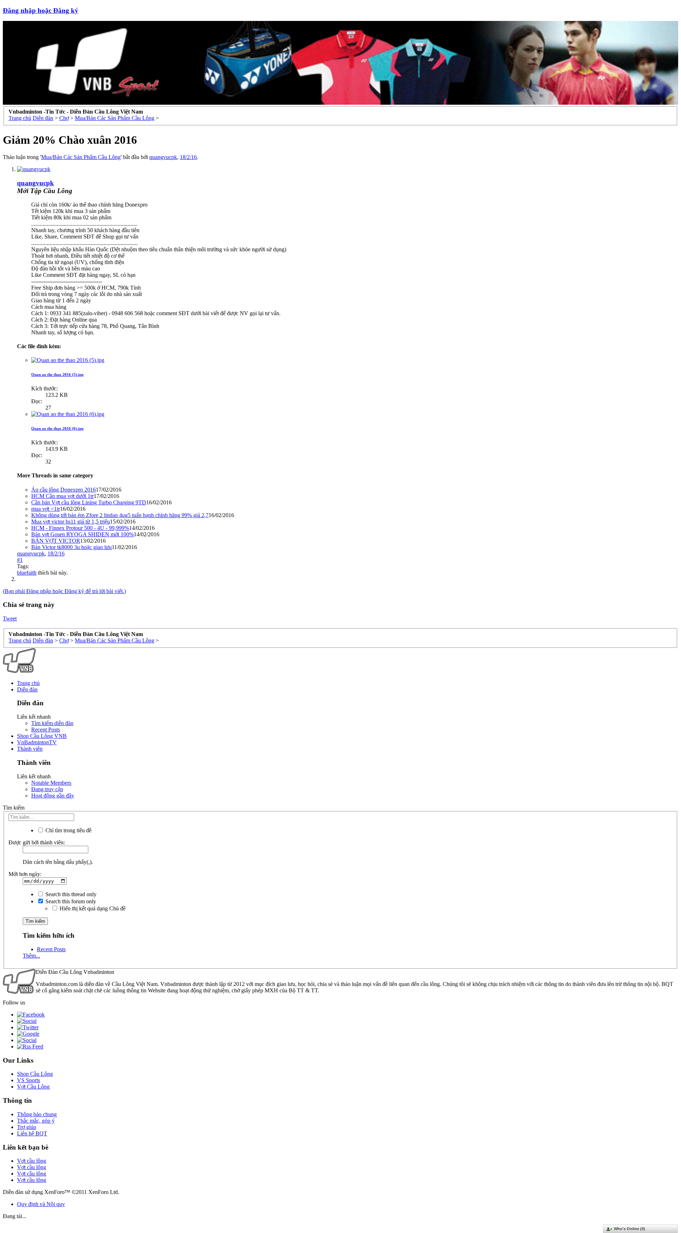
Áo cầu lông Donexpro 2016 (63, 490)
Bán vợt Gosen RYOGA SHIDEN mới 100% (82, 534)
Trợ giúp (26, 1127)
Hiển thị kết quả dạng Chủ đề (92, 908)
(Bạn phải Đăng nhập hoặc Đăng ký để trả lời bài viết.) (64, 591)
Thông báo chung (37, 1114)
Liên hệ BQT (32, 1133)
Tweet (10, 618)
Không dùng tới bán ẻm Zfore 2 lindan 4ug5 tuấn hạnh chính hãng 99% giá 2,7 (120, 515)
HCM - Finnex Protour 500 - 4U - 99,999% (80, 528)
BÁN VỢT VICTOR (55, 541)
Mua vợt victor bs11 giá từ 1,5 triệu (70, 522)
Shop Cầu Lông (35, 1074)
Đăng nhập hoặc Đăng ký (40, 10)
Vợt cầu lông (31, 1161)
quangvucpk (163, 157)
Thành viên (30, 749)
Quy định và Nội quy (41, 1204)
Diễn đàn (27, 689)
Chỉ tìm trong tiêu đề (68, 830)
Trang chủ (28, 683)
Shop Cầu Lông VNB (42, 736)
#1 (20, 560)
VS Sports (28, 1080)
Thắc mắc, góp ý (36, 1121)
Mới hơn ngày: (25, 874)
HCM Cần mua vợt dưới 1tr (62, 496)
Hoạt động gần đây (52, 796)
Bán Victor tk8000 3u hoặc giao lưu (71, 547)
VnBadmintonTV (37, 742)
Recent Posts (45, 730)
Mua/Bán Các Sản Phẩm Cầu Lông (81, 157)
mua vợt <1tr (45, 509)
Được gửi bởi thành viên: (37, 842)
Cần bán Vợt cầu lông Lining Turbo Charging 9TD (88, 502)
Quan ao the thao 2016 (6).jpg (57, 428)
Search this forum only (70, 901)
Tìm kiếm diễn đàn (52, 723)
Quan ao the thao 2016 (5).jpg (57, 374)
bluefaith (27, 573)
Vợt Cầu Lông (33, 1087)
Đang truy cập (47, 789)
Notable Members (51, 783)
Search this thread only (70, 894)
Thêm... (31, 956)
